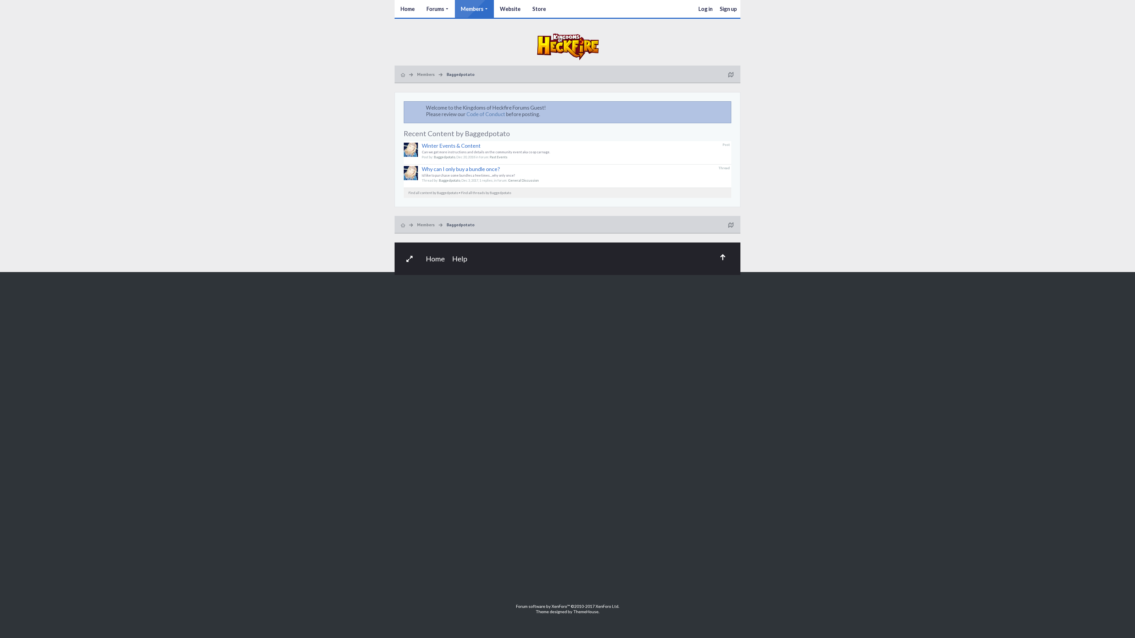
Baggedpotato (444, 157)
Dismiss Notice (727, 107)
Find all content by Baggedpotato (433, 193)
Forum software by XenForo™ (567, 606)
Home (408, 9)
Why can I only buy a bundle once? (461, 169)
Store (539, 9)
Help (459, 258)
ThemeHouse (586, 611)
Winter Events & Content (451, 145)
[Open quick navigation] (730, 74)
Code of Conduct (485, 114)
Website (510, 9)
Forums (435, 9)
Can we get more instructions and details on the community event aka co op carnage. (486, 152)
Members (472, 9)
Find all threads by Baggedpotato (486, 193)
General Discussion (523, 180)
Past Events (498, 157)
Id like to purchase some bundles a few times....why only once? (468, 175)
